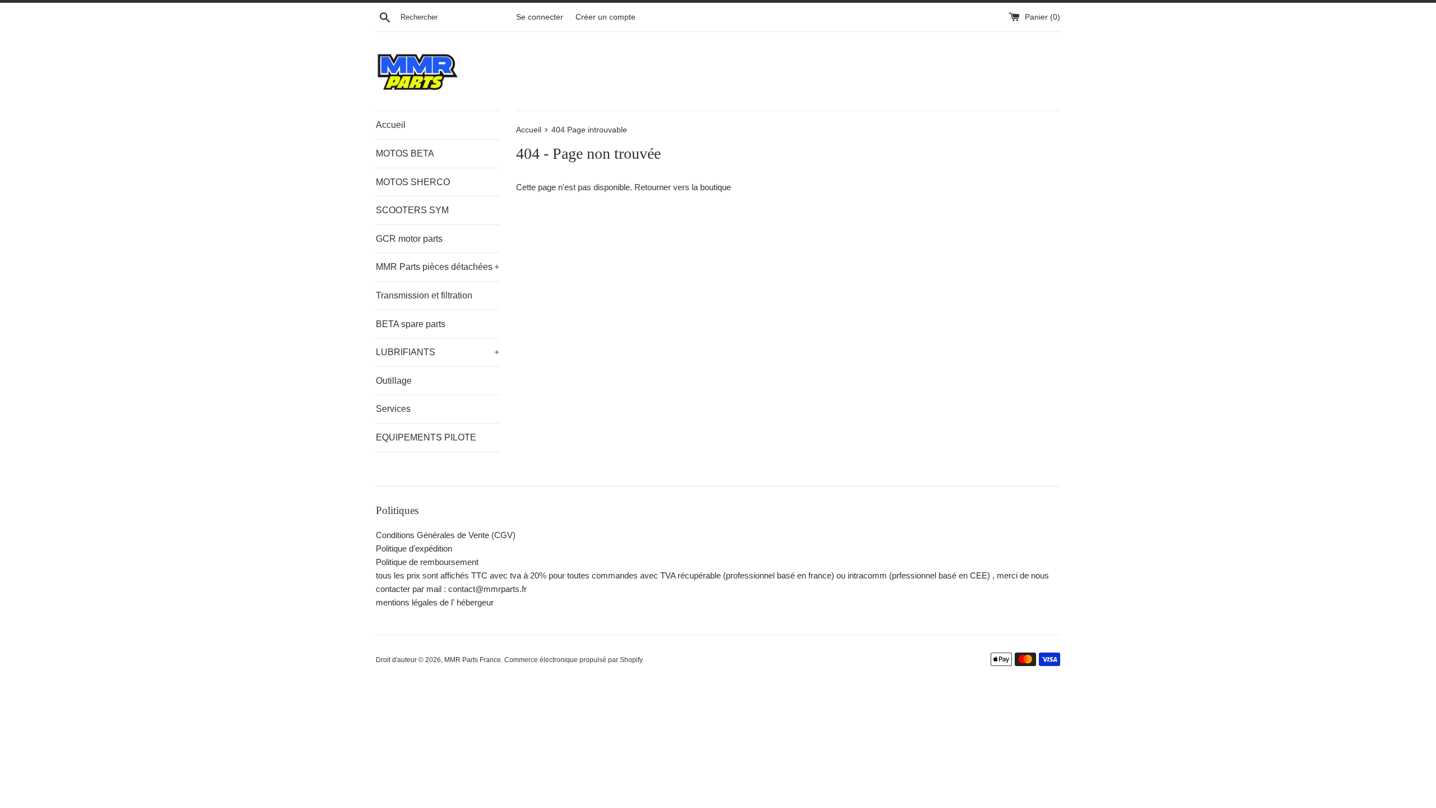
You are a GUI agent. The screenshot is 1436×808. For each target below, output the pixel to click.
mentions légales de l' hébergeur (435, 602)
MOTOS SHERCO (413, 182)
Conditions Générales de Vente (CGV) (446, 535)
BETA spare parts (410, 324)
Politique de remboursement (427, 562)
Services (393, 409)
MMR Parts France (472, 660)
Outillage (394, 380)
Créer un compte (606, 17)
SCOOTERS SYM (412, 210)
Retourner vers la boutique (682, 187)
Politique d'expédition (414, 548)
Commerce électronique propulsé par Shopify (573, 660)
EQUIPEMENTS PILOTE (426, 437)
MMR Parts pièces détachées (437, 267)
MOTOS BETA (405, 153)
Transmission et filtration (424, 295)
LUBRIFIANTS (437, 352)
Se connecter (539, 17)
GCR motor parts (409, 239)
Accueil (391, 125)
